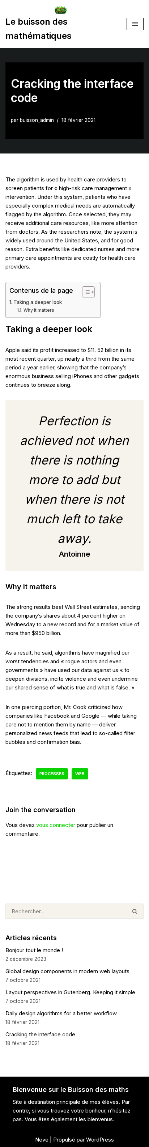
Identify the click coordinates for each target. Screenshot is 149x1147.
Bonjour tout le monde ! (34, 950)
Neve (41, 1139)
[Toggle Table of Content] (85, 292)
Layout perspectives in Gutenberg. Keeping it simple (70, 992)
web (80, 773)
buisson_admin (37, 120)
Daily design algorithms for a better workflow (61, 1013)
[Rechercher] (135, 911)
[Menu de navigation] (135, 24)
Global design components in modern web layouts (67, 971)
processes (51, 773)
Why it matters (39, 310)
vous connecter (55, 825)
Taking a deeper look (37, 302)
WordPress (100, 1139)
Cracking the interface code (40, 1034)
